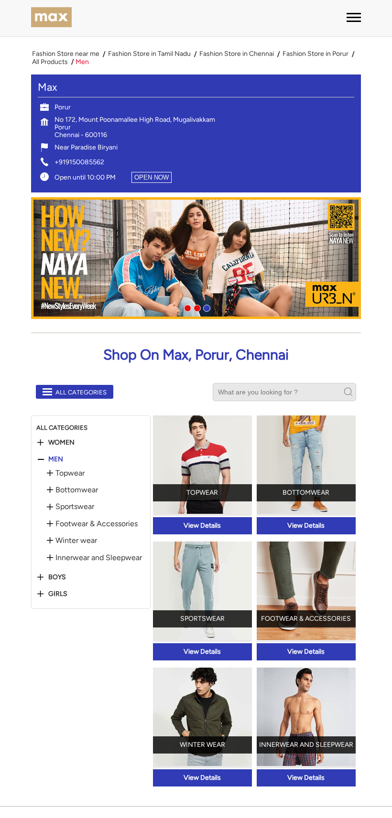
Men (55, 459)
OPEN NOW (151, 177)
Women (61, 442)
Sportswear (74, 506)
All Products (50, 62)
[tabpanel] (196, 258)
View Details (202, 525)
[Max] (51, 18)
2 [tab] (196, 307)
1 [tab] (186, 307)
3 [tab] (205, 307)
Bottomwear (76, 490)
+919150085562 (79, 162)
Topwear (70, 473)
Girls (57, 594)
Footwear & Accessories (96, 524)
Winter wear (76, 540)
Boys (57, 577)
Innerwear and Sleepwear (98, 557)
